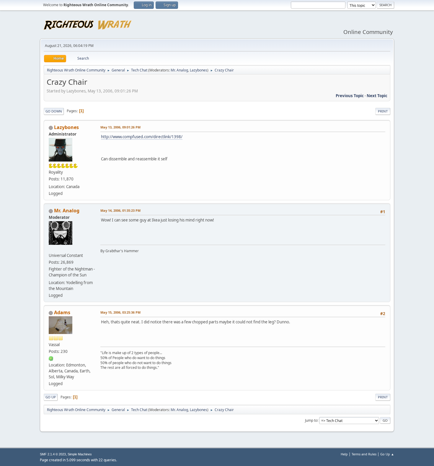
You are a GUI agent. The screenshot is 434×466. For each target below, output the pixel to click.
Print (383, 111)
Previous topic (350, 95)
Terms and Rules (364, 454)
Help (344, 454)
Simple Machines (80, 454)
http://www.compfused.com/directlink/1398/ (141, 136)
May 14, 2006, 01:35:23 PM (120, 210)
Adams (62, 312)
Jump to (311, 420)
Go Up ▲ (387, 454)
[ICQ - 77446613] (51, 358)
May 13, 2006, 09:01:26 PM (120, 127)
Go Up (50, 397)
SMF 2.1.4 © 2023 (53, 454)
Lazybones (198, 70)
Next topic (377, 95)
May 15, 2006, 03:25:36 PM (120, 312)
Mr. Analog (179, 70)
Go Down (53, 111)
